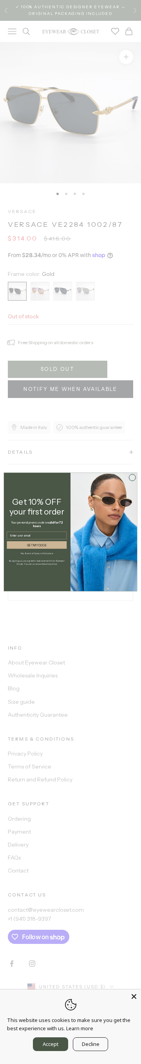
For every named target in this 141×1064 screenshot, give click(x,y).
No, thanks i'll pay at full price (37, 553)
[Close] (134, 996)
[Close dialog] (132, 477)
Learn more (79, 1028)
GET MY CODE (37, 545)
